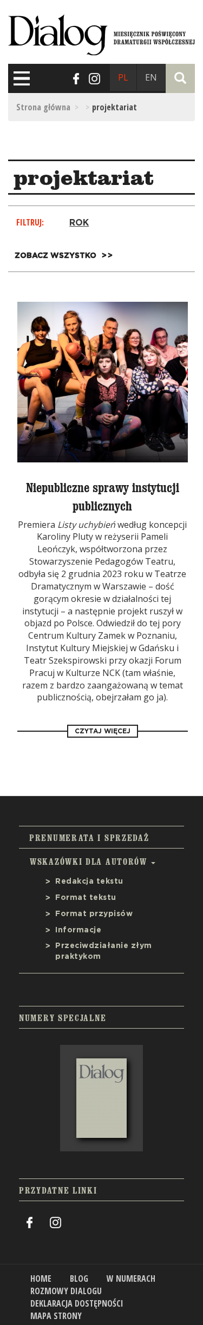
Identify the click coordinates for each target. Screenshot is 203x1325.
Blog (79, 1278)
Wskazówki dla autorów (90, 861)
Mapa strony (56, 1316)
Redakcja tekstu (89, 881)
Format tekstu (85, 898)
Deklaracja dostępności (76, 1303)
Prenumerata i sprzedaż (89, 838)
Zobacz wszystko (55, 256)
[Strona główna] (101, 33)
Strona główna (43, 107)
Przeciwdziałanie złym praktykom (103, 951)
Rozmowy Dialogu (66, 1291)
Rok (79, 222)
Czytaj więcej (102, 731)
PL (123, 77)
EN (151, 77)
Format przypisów (94, 914)
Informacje (78, 930)
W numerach (131, 1278)
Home (40, 1278)
